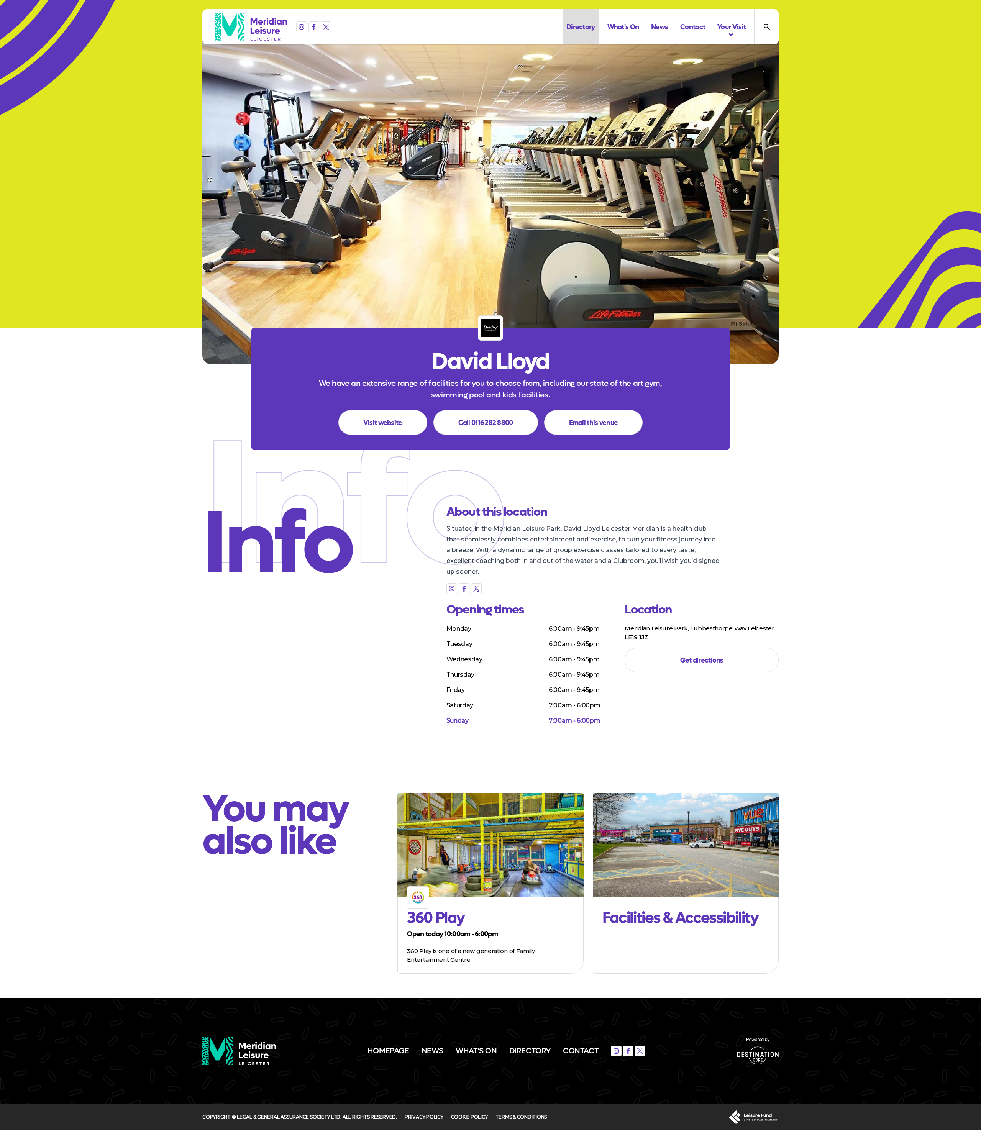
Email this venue (593, 422)
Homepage (388, 1051)
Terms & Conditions (521, 1117)
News (432, 1051)
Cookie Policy (469, 1117)
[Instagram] (301, 26)
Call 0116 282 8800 (485, 422)
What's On (476, 1051)
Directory (530, 1051)
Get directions (701, 660)
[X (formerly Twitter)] (326, 26)
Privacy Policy (424, 1117)
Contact (581, 1051)
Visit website (382, 422)
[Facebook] (313, 26)
